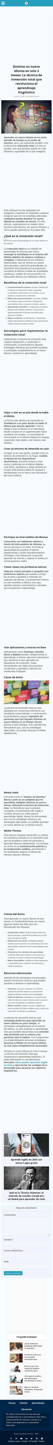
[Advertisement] (26, 35)
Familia (23, 1403)
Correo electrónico (14, 1250)
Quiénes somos (14, 1441)
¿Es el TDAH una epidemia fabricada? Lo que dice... (33, 1345)
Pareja (12, 1403)
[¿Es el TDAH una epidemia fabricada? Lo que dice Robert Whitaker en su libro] (17, 1346)
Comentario (10, 1215)
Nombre (9, 1239)
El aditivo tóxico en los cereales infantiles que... (32, 1357)
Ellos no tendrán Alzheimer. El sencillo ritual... (33, 1389)
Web (6, 1261)
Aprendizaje (38, 1403)
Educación (26, 1409)
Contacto (24, 1441)
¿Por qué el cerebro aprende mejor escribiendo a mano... (33, 1378)
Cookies (41, 1441)
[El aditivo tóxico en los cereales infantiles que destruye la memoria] (17, 1358)
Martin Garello (34, 96)
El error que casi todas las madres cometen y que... (31, 1368)
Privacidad (33, 1441)
